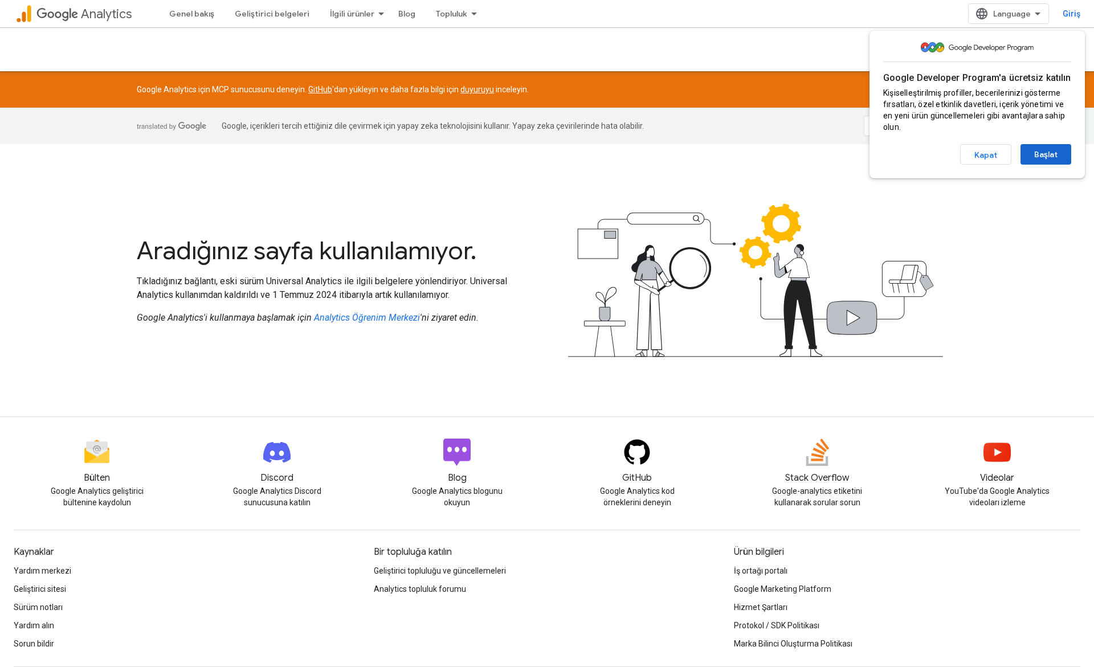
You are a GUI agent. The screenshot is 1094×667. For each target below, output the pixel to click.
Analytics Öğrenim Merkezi (367, 317)
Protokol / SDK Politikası (776, 625)
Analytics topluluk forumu (420, 589)
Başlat (1046, 154)
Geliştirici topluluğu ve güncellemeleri (440, 570)
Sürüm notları (38, 607)
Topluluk (451, 14)
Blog (406, 14)
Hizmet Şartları (760, 607)
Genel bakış (191, 14)
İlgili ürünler (352, 14)
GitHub (320, 89)
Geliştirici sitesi (40, 589)
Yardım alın (34, 625)
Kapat (985, 155)
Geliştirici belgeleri (272, 14)
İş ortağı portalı (760, 570)
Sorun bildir (34, 643)
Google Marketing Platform (782, 589)
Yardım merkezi (42, 570)
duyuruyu (477, 89)
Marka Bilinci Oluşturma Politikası (793, 643)
